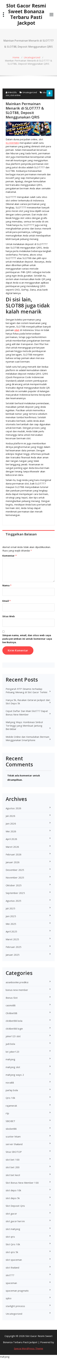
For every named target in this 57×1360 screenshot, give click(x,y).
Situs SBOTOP (14, 1151)
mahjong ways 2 (15, 1074)
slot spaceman (14, 1259)
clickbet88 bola (14, 1020)
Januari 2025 (12, 954)
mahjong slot (13, 1067)
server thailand (14, 1144)
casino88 (11, 1005)
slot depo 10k (13, 1190)
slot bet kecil (13, 1175)
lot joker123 (12, 1051)
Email (6, 600)
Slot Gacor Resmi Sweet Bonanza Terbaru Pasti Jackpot (26, 14)
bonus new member (17, 989)
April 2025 (11, 931)
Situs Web (8, 616)
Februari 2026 (14, 854)
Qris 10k (10, 1097)
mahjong (10, 1059)
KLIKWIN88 (12, 142)
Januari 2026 (12, 862)
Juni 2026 (11, 823)
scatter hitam (13, 1136)
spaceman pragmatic (17, 1290)
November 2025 (15, 877)
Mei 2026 (11, 831)
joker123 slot (13, 1036)
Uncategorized (32, 57)
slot (16, 330)
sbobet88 (11, 1128)
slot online (15, 95)
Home (16, 57)
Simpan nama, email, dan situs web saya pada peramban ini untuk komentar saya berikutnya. (27, 639)
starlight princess (15, 1306)
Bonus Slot (12, 997)
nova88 (10, 1082)
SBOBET (10, 1121)
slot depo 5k (13, 1198)
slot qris (10, 1236)
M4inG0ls (12, 92)
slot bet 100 (12, 1159)
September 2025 (15, 893)
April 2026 (11, 839)
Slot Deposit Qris (15, 1205)
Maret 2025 (12, 939)
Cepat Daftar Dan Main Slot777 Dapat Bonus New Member (27, 712)
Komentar (9, 555)
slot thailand (12, 1267)
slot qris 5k (12, 1252)
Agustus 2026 (13, 808)
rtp (7, 1113)
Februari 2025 (14, 946)
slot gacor (11, 1213)
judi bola (10, 1043)
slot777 (10, 1275)
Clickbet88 (11, 1013)
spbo (8, 1298)
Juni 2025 (11, 916)
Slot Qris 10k (13, 1244)
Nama (6, 585)
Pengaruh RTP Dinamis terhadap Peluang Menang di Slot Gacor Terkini (26, 690)
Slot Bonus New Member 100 (22, 1182)
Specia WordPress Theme (28, 1348)
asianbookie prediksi (17, 982)
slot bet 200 (12, 1167)
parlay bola (12, 1090)
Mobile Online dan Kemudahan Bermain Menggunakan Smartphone (27, 738)
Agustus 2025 (13, 900)
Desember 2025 (15, 869)
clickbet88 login (14, 1028)
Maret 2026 (12, 846)
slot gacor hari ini (15, 1221)
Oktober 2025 (14, 885)
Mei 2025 (11, 923)
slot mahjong (13, 1229)
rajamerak (11, 1105)
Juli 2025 (10, 908)
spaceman (11, 1283)
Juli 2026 (10, 815)
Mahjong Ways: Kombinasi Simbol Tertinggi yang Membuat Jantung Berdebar (24, 726)
